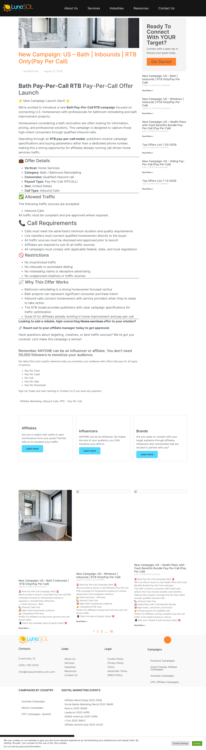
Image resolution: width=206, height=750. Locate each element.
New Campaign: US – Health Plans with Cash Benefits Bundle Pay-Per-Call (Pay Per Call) (164, 125)
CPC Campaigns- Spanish (36, 714)
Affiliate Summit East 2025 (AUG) (84, 724)
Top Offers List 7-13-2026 (159, 180)
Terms (111, 666)
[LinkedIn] (42, 742)
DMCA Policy (115, 675)
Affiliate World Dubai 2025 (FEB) (83, 700)
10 (111, 631)
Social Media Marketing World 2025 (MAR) (89, 704)
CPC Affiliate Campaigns (165, 682)
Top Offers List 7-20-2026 (159, 144)
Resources (141, 8)
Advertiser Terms (117, 671)
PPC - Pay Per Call (71, 401)
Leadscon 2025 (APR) (77, 712)
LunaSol (45, 361)
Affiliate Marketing (30, 401)
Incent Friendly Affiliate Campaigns (164, 668)
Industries (117, 8)
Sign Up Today (27, 390)
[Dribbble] (52, 742)
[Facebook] (23, 742)
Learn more (32, 448)
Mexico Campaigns (32, 707)
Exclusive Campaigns (163, 660)
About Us (71, 8)
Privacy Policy (116, 662)
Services (94, 8)
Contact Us (166, 8)
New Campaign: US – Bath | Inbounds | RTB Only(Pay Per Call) (161, 79)
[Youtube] (62, 742)
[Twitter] (32, 742)
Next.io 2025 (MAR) (76, 708)
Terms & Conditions (97, 741)
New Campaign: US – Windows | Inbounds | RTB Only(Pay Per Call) (163, 102)
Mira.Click (29, 361)
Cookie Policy (115, 658)
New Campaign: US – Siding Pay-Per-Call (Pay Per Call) (163, 163)
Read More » (147, 90)
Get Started (161, 62)
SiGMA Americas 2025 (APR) (81, 716)
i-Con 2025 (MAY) (75, 720)
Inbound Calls (51, 401)
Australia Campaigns (162, 675)
